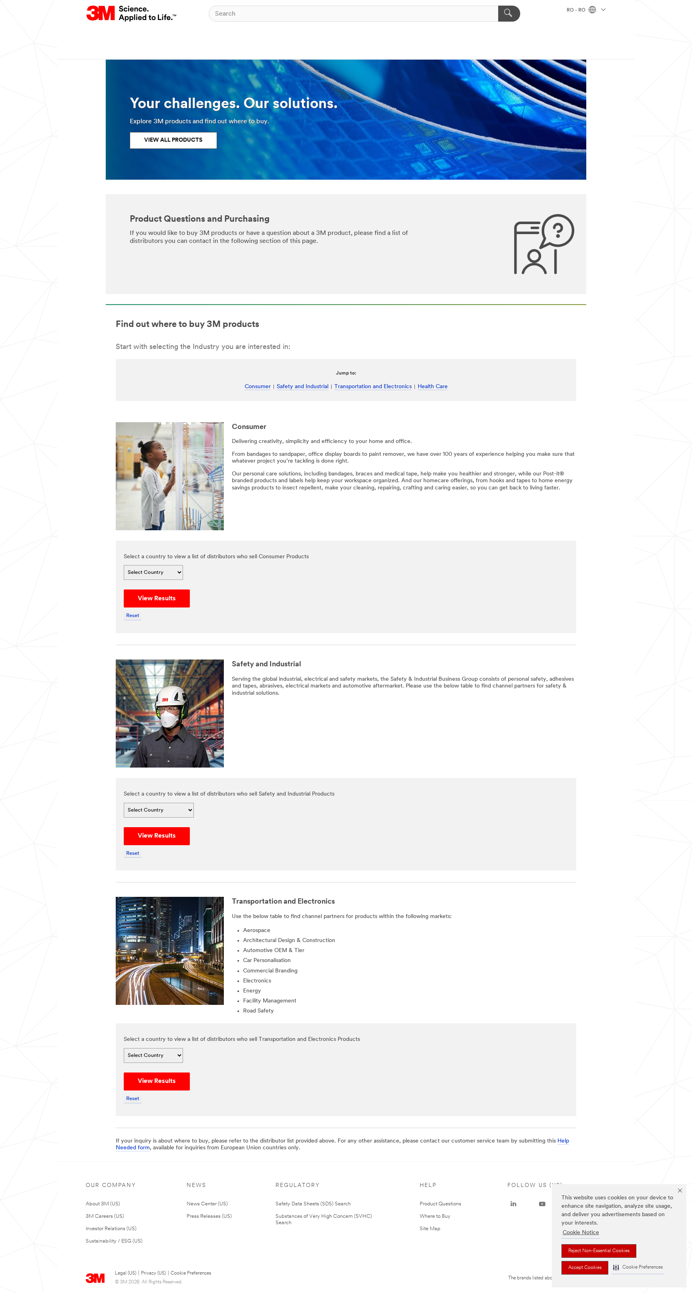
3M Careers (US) (105, 1216)
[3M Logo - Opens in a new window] (131, 14)
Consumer (258, 387)
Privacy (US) (153, 1273)
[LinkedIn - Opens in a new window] (513, 1204)
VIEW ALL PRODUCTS (173, 140)
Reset (132, 615)
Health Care (433, 387)
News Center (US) (207, 1204)
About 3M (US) (103, 1204)
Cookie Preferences (191, 1273)
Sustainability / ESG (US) (114, 1241)
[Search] (509, 14)
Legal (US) (125, 1273)
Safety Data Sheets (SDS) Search (313, 1204)
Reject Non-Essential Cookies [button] (599, 1251)
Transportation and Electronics (373, 387)
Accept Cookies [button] (584, 1267)
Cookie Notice (581, 1233)
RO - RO (577, 10)
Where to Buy (435, 1216)
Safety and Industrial (302, 387)
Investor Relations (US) (111, 1228)
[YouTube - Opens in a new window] (542, 1204)
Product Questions (440, 1204)
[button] (638, 1267)
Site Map (430, 1228)
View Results (157, 598)
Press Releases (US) (209, 1216)
